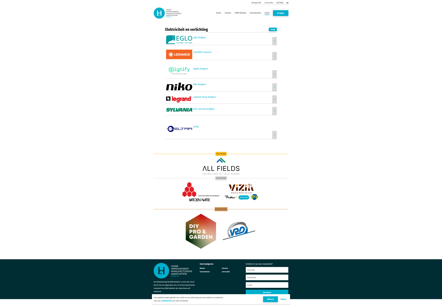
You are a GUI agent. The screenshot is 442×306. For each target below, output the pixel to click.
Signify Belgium (200, 68)
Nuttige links (256, 3)
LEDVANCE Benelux (202, 52)
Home (218, 13)
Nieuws (202, 268)
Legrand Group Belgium (204, 97)
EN (282, 3)
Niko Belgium (199, 84)
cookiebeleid (166, 301)
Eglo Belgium (199, 37)
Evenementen (255, 13)
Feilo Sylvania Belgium (204, 108)
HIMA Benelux (240, 13)
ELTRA (196, 126)
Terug (273, 29)
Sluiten (283, 299)
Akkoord (270, 299)
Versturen (267, 292)
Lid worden (269, 3)
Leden (267, 13)
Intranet (225, 268)
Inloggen (280, 13)
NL (277, 3)
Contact (228, 13)
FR (280, 3)
